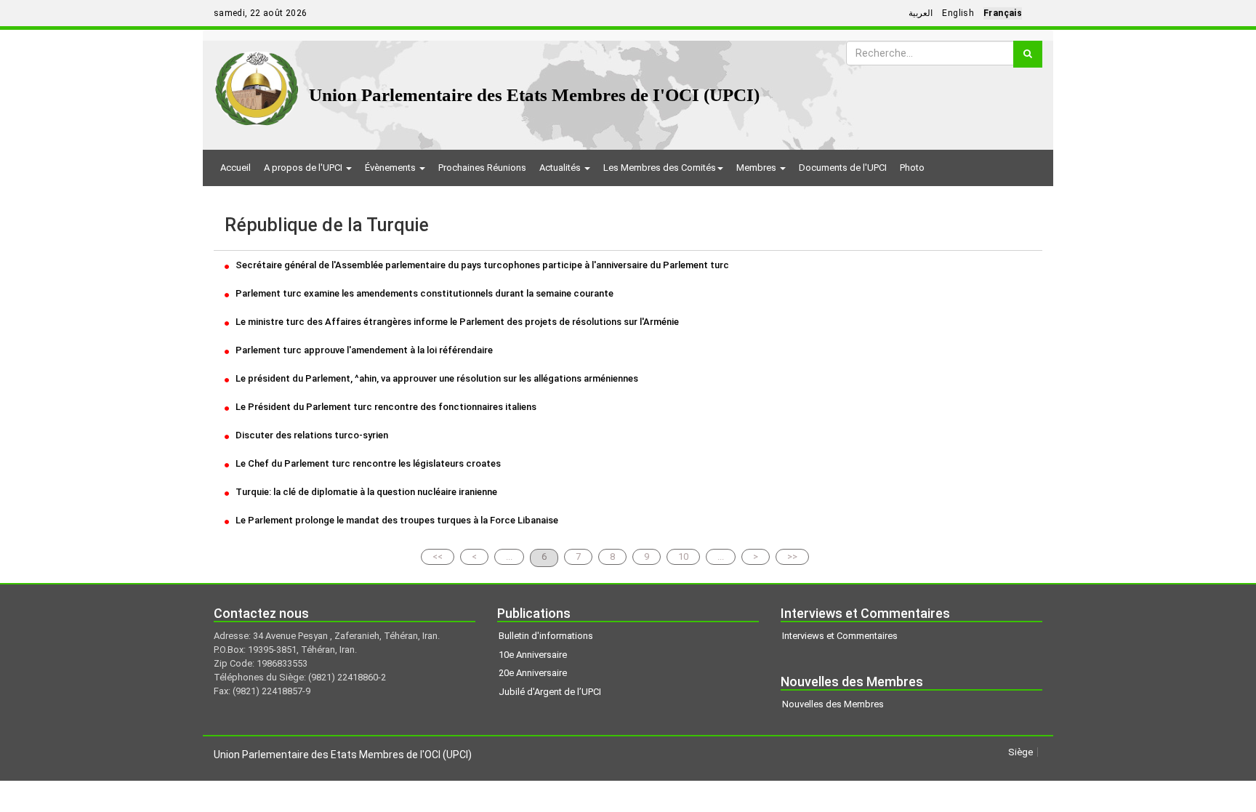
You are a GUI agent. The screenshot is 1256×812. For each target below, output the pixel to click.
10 (683, 556)
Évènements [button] (391, 167)
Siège (1020, 752)
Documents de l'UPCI (843, 167)
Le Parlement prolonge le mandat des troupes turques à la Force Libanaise (395, 520)
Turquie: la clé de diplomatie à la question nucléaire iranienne (365, 491)
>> (792, 556)
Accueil (235, 167)
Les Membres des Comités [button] (659, 167)
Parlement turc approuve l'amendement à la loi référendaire (363, 350)
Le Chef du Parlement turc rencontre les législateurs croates (367, 463)
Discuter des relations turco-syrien (310, 435)
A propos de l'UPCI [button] (304, 167)
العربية (921, 13)
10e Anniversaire (533, 654)
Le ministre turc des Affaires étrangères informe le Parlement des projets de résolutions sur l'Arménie (456, 321)
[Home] (257, 83)
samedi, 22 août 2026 (260, 13)
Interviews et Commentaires (840, 635)
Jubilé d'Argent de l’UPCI (550, 691)
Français (1002, 13)
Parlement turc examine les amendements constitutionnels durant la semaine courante (423, 293)
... (509, 556)
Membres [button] (757, 167)
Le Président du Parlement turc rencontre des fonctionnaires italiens (384, 406)
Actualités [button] (561, 167)
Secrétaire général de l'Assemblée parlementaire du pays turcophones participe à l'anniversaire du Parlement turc (481, 265)
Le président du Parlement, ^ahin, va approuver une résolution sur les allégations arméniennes (435, 378)
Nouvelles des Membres (833, 704)
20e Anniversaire (533, 672)
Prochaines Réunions (482, 167)
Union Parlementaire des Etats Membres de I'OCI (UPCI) (534, 95)
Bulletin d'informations (546, 635)
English (958, 13)
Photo (912, 167)
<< (437, 556)
